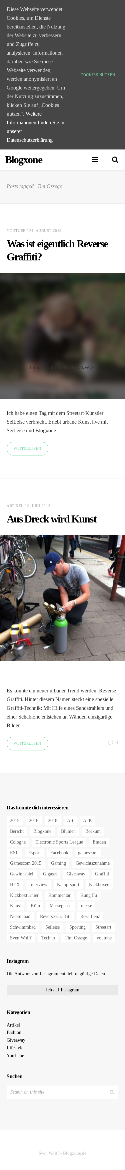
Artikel (15, 506)
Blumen (68, 831)
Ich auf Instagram (62, 989)
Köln (35, 905)
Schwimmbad (23, 927)
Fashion (14, 1032)
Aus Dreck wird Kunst (51, 519)
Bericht (17, 831)
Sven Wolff (21, 937)
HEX (15, 884)
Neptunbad (20, 916)
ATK (87, 820)
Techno (48, 937)
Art (70, 820)
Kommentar (59, 895)
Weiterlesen (27, 448)
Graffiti (102, 873)
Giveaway (76, 873)
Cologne (18, 842)
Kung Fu (88, 895)
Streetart (103, 927)
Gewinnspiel (21, 873)
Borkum (93, 831)
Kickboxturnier (24, 895)
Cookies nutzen (98, 75)
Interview (38, 884)
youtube (104, 937)
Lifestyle (15, 1047)
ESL (14, 852)
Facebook (59, 852)
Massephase (60, 905)
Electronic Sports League (59, 842)
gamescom (88, 852)
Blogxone (42, 831)
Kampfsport (68, 884)
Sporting (77, 927)
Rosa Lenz (90, 916)
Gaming (58, 863)
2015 (14, 820)
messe (86, 905)
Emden (99, 842)
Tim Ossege (76, 937)
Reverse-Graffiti (55, 916)
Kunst (15, 905)
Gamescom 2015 (25, 863)
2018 (52, 820)
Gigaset (50, 873)
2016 (33, 820)
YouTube (16, 231)
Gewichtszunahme (93, 863)
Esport (34, 852)
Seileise (52, 927)
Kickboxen (99, 884)
